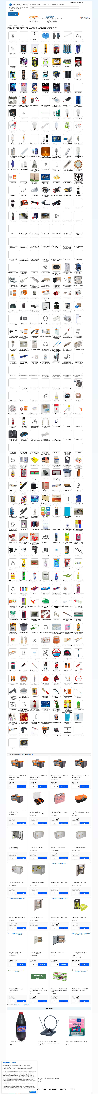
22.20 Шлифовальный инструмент (45, 697)
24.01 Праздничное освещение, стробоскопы (34, 710)
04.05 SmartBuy (78, 195)
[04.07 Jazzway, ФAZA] (23, 203)
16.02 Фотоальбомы (34, 529)
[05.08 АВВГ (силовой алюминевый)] (67, 228)
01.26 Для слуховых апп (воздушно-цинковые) (23, 106)
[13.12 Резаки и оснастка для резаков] (78, 472)
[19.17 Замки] (56, 614)
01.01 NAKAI (23, 53)
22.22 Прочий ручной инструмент (67, 697)
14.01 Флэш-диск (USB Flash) (13, 504)
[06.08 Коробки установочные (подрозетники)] (56, 280)
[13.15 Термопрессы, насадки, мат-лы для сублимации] (34, 485)
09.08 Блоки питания (56, 362)
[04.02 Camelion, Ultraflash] (45, 190)
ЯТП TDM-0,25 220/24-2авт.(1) (79, 847)
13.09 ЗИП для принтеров (45, 478)
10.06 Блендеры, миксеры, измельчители (56, 376)
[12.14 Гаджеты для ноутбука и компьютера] (34, 447)
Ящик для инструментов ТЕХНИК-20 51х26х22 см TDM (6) (38, 776)
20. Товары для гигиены (45, 632)
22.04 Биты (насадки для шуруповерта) (12, 671)
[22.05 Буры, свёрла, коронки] (34, 665)
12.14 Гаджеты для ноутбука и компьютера (35, 453)
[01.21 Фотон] (34, 87)
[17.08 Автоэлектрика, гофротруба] (56, 550)
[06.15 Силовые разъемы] (56, 293)
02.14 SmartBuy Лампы (24, 143)
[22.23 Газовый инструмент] (78, 691)
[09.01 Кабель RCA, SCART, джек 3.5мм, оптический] (56, 344)
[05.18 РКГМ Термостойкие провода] (23, 254)
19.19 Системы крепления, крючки (13, 633)
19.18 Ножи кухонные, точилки (67, 620)
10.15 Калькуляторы (78, 388)
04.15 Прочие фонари (34, 220)
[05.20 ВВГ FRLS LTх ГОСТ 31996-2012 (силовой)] (45, 254)
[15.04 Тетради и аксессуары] (45, 511)
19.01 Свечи (34, 593)
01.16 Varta (56, 79)
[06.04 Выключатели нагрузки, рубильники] (12, 280)
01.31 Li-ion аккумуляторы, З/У (78, 106)
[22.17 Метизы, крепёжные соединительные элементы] (12, 691)
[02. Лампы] (23, 113)
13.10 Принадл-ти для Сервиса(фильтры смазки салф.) (56, 479)
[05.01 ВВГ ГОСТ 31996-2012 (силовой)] (67, 215)
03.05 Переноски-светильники (23, 183)
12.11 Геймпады (78, 439)
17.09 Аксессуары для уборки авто (67, 556)
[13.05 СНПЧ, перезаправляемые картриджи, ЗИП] (78, 460)
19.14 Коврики (24, 619)
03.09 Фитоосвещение (67, 182)
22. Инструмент (45, 658)
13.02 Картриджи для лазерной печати (45, 466)
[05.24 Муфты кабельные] (12, 267)
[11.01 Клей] (56, 395)
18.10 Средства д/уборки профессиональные (45, 581)
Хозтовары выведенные (78, 735)
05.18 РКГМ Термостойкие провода (24, 260)
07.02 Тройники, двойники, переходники (67, 324)
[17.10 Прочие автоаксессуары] (78, 550)
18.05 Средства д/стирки (67, 568)
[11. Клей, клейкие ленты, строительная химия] (45, 395)
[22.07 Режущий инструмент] (56, 665)
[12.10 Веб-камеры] (67, 434)
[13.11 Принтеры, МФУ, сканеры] (67, 472)
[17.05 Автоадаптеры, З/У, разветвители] (23, 550)
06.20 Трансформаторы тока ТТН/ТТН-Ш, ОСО (35, 311)
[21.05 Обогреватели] (12, 652)
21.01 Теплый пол (45, 645)
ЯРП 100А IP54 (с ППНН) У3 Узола (59, 917)
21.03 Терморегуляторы (67, 645)
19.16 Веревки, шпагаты (45, 619)
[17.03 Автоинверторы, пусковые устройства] (78, 537)
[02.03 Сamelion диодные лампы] (56, 113)
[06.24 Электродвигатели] (78, 305)
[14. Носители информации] (78, 485)
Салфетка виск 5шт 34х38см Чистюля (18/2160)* (76, 1041)
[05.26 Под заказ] (34, 267)
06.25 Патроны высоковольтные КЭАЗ (13, 324)
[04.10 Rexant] (56, 203)
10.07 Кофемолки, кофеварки (67, 376)
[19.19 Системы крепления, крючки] (12, 627)
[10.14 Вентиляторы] (67, 382)
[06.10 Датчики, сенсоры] (78, 280)
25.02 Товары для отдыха (67, 723)
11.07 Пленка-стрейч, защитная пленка (45, 414)
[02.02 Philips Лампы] (45, 113)
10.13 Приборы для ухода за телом (56, 388)
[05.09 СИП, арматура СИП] (78, 228)
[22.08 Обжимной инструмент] (67, 665)
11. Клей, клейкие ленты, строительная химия (45, 401)
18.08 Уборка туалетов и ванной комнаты (23, 581)
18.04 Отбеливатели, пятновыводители (56, 568)
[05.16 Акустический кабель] (78, 241)
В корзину (21, 786)
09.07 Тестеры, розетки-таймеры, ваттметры (45, 363)
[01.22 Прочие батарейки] (56, 87)
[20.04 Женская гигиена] (12, 640)
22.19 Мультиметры (34, 696)
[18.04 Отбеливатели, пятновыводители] (56, 562)
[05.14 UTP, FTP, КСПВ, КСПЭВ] (56, 241)
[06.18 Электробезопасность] (12, 305)
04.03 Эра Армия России (56, 195)
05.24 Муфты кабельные (13, 272)
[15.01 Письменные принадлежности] (12, 511)
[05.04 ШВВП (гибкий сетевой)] (23, 228)
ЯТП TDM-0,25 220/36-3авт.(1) (58, 847)
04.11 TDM (67, 208)
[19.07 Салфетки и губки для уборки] (23, 601)
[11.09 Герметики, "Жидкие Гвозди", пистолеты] (67, 408)
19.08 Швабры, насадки (35, 606)
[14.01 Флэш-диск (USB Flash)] (12, 498)
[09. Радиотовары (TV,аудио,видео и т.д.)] (45, 344)
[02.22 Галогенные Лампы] (34, 151)
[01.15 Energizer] (45, 74)
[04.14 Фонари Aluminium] (23, 215)
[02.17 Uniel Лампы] (56, 138)
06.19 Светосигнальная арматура (24, 311)
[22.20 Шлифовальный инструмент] (45, 691)
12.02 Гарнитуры (56, 426)
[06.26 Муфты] (23, 318)
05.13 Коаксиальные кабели (45, 247)
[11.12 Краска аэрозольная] (23, 421)
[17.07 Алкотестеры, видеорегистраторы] (45, 550)
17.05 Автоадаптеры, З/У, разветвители (24, 556)
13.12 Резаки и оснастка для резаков (78, 478)
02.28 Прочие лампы (23, 169)
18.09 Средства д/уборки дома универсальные (34, 581)
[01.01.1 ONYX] (34, 48)
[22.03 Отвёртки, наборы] (78, 652)
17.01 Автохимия (56, 542)
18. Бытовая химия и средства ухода (12, 568)
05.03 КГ (13, 233)
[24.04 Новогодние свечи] (78, 704)
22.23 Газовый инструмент (78, 697)
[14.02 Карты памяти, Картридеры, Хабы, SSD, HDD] (23, 498)
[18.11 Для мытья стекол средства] (56, 575)
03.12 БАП (13, 195)
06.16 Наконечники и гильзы (67, 299)
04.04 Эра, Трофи (67, 195)
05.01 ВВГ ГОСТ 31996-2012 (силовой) (67, 221)
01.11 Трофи (67, 66)
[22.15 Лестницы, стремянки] (67, 678)
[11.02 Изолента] (67, 395)
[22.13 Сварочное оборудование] (45, 678)
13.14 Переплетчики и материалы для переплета (23, 491)
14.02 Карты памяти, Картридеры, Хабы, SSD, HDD (23, 504)
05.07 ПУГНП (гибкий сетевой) (56, 234)
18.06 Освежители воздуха (78, 568)
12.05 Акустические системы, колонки (13, 440)
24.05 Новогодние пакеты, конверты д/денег (12, 723)
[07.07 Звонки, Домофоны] (45, 331)
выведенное (12, 747)
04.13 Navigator (13, 220)
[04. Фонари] (23, 190)
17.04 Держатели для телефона (13, 556)
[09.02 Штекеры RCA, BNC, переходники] (67, 344)
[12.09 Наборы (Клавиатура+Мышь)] (56, 434)
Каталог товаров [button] (13, 14)
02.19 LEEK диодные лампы (78, 144)
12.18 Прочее (78, 452)
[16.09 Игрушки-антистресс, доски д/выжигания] (34, 537)
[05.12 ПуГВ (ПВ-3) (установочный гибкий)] (34, 241)
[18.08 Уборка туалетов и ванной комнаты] (23, 575)
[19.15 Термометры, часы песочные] (34, 614)
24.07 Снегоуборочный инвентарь (35, 723)
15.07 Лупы (78, 516)
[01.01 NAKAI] (23, 48)
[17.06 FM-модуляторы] (34, 550)
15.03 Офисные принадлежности (34, 517)
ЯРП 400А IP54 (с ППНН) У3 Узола (59, 882)
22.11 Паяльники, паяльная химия (23, 684)
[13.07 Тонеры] (23, 472)
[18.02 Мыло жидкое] (45, 562)
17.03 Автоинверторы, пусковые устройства (78, 543)
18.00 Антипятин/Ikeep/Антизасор (24, 568)
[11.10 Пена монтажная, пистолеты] (78, 408)
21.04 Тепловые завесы (78, 645)
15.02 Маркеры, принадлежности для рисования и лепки (23, 517)
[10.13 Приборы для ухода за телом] (56, 382)
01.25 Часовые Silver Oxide (12, 106)
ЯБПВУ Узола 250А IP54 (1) (57, 952)
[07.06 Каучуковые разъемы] (34, 331)
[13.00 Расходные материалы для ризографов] (23, 460)
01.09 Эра (45, 66)
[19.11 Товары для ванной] (67, 601)
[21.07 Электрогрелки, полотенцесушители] (34, 652)
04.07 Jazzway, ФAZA (23, 208)
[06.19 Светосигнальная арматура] (23, 305)
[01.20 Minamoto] (23, 87)
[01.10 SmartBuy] (56, 61)
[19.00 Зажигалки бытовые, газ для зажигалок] (23, 588)
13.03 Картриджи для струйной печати (56, 466)
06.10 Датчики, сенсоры (78, 285)
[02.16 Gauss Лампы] (45, 138)
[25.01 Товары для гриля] (56, 717)
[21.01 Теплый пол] (45, 640)
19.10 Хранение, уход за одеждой (56, 607)
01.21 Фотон (34, 92)
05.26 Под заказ (34, 272)
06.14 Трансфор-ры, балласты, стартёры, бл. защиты (45, 299)
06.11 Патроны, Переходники (13, 299)
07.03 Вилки (78, 323)
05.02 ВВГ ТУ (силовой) (78, 220)
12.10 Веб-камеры (67, 439)
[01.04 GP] (67, 48)
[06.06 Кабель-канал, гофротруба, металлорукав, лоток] (34, 280)
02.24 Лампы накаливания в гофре (56, 157)
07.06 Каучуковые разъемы (35, 337)
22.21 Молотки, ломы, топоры (56, 697)
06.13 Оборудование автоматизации (34, 299)
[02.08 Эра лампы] (34, 125)
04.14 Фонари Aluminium (24, 220)
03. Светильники (45, 169)
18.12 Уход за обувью (67, 580)
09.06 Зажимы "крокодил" (35, 363)
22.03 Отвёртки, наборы (78, 658)
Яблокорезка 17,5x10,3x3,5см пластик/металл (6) (16, 989)
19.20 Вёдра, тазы (24, 632)
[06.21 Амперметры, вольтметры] (45, 305)
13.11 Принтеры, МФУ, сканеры (67, 478)
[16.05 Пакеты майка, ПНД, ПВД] (67, 524)
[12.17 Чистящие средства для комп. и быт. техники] (67, 447)
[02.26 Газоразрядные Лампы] (78, 151)
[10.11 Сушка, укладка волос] (34, 382)
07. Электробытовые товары (45, 324)
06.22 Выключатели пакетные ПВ (56, 311)
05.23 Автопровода (78, 259)
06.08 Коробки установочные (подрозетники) (56, 286)
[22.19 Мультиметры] (34, 691)
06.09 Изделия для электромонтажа (67, 286)
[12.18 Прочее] (78, 447)
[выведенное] (12, 742)
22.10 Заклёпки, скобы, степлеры (13, 684)
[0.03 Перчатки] (56, 35)
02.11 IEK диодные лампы (67, 131)
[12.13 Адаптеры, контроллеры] (23, 447)
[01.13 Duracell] (23, 74)
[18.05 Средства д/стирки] (67, 562)
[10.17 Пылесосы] (23, 395)
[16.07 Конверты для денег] (12, 537)
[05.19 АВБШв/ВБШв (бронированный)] (34, 254)
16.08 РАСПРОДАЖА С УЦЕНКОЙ (24, 543)
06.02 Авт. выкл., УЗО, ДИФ (67, 273)
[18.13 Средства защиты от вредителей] (78, 575)
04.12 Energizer (78, 208)
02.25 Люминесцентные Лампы (67, 157)
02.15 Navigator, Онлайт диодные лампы (35, 144)
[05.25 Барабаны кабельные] (23, 267)
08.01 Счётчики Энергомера (13, 350)
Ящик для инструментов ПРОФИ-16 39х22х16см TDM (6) (17, 811)
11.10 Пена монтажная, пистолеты (78, 414)
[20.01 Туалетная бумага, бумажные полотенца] (56, 627)
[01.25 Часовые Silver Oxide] (12, 100)
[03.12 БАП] (12, 190)
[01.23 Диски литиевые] (67, 87)
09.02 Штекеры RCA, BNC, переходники (67, 350)
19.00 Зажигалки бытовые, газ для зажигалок (24, 594)
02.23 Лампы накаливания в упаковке (45, 157)
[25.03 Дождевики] (78, 717)
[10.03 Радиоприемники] (23, 370)
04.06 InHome (13, 208)
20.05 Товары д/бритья (24, 645)
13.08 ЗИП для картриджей (34, 478)
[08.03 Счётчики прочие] (34, 344)
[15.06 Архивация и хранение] (67, 511)
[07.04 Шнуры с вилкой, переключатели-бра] (12, 331)
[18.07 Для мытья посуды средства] (12, 575)
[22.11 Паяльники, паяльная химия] (23, 678)
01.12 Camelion (78, 66)
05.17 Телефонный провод (13, 260)
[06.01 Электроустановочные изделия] (56, 267)
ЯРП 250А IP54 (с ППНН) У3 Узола (17, 917)
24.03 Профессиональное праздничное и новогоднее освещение (67, 711)
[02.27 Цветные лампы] (12, 164)
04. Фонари (23, 195)
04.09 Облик (45, 208)
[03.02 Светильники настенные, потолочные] (67, 164)
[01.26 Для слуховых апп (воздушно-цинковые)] (23, 100)
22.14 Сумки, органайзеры (56, 684)
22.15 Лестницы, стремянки (67, 684)
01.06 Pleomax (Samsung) (13, 67)
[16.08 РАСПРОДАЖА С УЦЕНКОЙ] (23, 537)
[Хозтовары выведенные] (78, 730)
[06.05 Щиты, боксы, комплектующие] (23, 280)
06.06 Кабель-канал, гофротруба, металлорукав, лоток (34, 286)
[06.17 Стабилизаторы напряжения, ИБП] (78, 293)
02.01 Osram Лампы (34, 118)
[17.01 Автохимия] (56, 537)
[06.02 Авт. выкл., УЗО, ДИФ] (67, 267)
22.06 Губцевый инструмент (45, 671)
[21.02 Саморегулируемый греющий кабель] (56, 640)
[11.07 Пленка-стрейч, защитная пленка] (45, 408)
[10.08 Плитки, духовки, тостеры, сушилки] (78, 370)
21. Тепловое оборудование (35, 646)
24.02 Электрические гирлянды (45, 710)
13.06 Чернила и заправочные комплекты (13, 478)
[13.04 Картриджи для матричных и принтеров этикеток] (67, 460)
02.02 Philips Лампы (45, 118)
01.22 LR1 (45, 92)
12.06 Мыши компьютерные (24, 440)
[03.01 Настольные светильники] (56, 164)
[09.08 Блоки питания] (56, 357)
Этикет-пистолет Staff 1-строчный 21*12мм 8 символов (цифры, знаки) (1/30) (59, 990)
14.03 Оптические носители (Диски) (35, 504)
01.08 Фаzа (34, 66)
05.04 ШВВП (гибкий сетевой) (23, 234)
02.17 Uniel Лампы (56, 143)
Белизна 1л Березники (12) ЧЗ (16, 1041)
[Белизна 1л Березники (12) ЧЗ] (21, 1026)
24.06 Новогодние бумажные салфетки (23, 723)
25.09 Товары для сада (56, 735)
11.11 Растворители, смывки (12, 427)
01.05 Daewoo (78, 53)
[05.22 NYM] (67, 254)
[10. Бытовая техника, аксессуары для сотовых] (67, 357)
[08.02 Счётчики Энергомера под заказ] (23, 344)
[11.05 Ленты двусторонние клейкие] (23, 408)
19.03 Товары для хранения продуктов (56, 594)
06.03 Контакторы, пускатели (78, 273)
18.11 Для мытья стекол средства (56, 581)
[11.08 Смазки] (56, 408)
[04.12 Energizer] (78, 203)
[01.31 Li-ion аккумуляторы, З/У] (78, 100)
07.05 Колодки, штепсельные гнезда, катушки (23, 337)
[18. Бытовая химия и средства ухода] (12, 562)
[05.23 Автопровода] (78, 254)
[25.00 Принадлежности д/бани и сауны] (45, 717)
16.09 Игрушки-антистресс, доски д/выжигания (34, 543)
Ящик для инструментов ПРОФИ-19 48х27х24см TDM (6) (80, 776)
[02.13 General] (12, 138)
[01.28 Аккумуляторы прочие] (45, 100)
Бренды (39, 4)
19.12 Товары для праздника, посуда (78, 607)
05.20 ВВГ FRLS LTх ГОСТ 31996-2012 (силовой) (45, 260)
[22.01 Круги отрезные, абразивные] (56, 652)
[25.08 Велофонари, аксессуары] (45, 730)
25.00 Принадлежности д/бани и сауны (46, 723)
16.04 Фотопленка (56, 529)
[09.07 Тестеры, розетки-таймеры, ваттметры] (45, 357)
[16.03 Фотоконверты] (45, 524)
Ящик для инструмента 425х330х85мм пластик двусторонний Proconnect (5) (36, 812)
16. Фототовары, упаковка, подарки (13, 530)
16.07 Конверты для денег (13, 543)
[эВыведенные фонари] (23, 742)
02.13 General (13, 143)
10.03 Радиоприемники (24, 375)
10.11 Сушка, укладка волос (34, 388)
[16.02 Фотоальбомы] (34, 524)
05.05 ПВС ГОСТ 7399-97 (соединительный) (34, 234)
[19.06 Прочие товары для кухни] (12, 601)
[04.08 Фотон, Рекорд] (34, 203)
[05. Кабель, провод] (56, 215)
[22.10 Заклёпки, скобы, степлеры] (12, 678)
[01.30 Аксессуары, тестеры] (67, 100)
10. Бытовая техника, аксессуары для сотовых (67, 363)
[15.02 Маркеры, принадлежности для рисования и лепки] (23, 511)
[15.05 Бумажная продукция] (56, 511)
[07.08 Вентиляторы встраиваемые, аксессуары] (56, 331)
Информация (55, 4)
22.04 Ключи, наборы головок (23, 671)
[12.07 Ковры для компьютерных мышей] (34, 434)
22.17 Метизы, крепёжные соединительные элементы (13, 698)
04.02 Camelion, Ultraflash (45, 196)
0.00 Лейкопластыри (23, 40)
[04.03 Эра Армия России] (56, 190)
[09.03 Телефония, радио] (78, 344)
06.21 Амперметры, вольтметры (45, 311)
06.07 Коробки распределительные (45, 286)
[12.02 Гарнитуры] (56, 421)
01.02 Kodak (45, 53)
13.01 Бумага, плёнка (34, 465)
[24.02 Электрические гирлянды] (45, 704)
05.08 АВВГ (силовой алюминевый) (67, 234)
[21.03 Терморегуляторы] (67, 640)
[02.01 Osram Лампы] (34, 113)
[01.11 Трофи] (67, 61)
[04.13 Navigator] (12, 215)
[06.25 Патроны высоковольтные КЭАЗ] (12, 318)
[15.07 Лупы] (78, 511)
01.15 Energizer (45, 79)
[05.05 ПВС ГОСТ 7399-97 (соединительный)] (34, 228)
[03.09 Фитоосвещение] (67, 177)
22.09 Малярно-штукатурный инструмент (78, 671)
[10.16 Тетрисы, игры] (12, 395)
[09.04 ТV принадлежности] (12, 357)
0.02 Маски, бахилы (45, 40)
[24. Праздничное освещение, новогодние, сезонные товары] (23, 704)
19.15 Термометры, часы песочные (34, 620)
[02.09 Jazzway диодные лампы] (45, 125)
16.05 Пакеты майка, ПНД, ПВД (67, 530)
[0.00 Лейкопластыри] (23, 35)
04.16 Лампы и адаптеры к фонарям (45, 221)
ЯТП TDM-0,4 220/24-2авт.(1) (36, 847)
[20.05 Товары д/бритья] (23, 640)
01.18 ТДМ (78, 79)
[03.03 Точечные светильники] (78, 164)
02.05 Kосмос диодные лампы (78, 119)
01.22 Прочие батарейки (56, 92)
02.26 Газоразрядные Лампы (78, 157)
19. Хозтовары (13, 593)
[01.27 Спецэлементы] (34, 100)
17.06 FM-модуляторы (34, 555)
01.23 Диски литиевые (67, 92)
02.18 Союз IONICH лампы (67, 144)
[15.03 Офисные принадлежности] (34, 511)
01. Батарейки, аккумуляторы (13, 54)
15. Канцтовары (67, 503)
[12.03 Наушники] (67, 421)
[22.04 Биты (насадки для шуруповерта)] (12, 665)
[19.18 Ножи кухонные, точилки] (67, 614)
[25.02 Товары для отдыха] (67, 717)
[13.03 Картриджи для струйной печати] (56, 460)
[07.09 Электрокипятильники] (67, 331)
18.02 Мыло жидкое (45, 568)
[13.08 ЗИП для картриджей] (34, 472)
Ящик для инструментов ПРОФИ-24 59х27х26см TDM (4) (59, 776)
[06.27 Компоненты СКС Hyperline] (34, 318)
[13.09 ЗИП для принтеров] (45, 472)
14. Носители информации (78, 491)
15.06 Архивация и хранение (67, 517)
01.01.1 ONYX (35, 53)
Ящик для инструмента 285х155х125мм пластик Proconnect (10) (80, 812)
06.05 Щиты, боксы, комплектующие (24, 286)
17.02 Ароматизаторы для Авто (67, 543)
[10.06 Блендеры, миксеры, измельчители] (56, 370)
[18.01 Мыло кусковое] (34, 562)
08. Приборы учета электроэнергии (78, 337)
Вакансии (44, 4)
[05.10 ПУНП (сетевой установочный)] (12, 241)
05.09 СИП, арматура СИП (78, 234)
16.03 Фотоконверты (45, 529)
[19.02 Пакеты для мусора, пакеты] (45, 588)
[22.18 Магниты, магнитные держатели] (23, 691)
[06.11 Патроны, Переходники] (12, 293)
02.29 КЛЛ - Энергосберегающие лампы (34, 170)
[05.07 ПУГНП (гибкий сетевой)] (56, 228)
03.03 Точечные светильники (78, 170)
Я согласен (32, 1091)
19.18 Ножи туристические (78, 620)
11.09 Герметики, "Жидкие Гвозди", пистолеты (67, 414)
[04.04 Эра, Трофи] (67, 190)
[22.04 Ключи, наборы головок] (23, 665)
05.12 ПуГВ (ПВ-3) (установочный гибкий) (35, 247)
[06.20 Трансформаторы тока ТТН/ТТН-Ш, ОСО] (34, 305)
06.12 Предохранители (24, 298)
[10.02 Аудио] (12, 370)
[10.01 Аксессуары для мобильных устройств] (78, 357)
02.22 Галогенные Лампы (34, 156)
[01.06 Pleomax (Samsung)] (12, 61)
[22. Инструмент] (45, 652)
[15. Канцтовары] (67, 498)
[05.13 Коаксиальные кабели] (45, 241)
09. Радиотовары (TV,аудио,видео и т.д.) (46, 350)
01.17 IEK (67, 79)
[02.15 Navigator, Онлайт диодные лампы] (34, 138)
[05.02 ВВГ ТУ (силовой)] (78, 215)
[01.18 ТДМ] (78, 74)
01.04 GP (67, 53)
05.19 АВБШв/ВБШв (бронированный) (34, 260)
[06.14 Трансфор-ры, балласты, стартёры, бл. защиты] (45, 293)
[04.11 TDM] (67, 203)
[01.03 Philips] (56, 48)
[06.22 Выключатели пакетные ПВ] (56, 305)
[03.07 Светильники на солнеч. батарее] (45, 177)
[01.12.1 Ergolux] (12, 74)
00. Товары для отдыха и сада (78, 41)
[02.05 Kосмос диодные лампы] (78, 113)
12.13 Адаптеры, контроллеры (23, 453)
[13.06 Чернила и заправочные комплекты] (12, 472)
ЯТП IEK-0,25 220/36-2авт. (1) (37, 882)
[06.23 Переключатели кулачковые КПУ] (67, 305)
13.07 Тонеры (24, 478)
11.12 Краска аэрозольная (24, 427)
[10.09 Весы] (12, 382)
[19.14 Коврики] (23, 614)
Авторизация (73, 2)
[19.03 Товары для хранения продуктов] (56, 588)
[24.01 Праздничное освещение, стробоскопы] (34, 704)
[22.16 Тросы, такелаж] (78, 678)
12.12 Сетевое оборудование (13, 453)
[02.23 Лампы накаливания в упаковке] (45, 151)
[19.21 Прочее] (34, 627)
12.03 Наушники (67, 426)
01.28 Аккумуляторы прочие (45, 106)
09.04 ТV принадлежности (13, 363)
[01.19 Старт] (12, 87)
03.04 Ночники (13, 182)
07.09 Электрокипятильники (67, 337)
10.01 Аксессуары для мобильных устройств (78, 363)
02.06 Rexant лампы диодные (13, 131)
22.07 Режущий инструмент (56, 671)
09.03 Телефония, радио (78, 349)
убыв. (23, 754)
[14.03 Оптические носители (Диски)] (34, 498)
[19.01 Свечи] (34, 588)
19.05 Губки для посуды (78, 593)
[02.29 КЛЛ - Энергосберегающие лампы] (34, 164)
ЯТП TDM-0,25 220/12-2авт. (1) (16, 882)
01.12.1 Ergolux (13, 79)
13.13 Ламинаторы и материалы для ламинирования (12, 491)
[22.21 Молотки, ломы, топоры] (56, 691)
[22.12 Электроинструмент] (34, 678)
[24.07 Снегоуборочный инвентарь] (34, 717)
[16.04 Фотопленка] (56, 524)
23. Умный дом (13, 709)
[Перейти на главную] (19, 7)
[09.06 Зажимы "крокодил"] (34, 357)
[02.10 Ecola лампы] (56, 125)
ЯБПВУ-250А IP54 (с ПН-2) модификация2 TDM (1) (15, 953)
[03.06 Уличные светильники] (34, 177)
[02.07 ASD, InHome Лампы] (23, 125)
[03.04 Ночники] (12, 177)
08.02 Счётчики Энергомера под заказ (24, 350)
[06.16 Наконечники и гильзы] (67, 293)
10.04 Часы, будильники (34, 375)
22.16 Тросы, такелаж (78, 683)
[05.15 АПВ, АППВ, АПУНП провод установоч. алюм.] (67, 241)
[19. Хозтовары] (12, 588)
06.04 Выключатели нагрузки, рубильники (13, 286)
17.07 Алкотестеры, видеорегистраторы (45, 556)
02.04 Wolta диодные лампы (67, 119)
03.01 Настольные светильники (56, 170)
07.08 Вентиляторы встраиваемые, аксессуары (56, 337)
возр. (20, 754)
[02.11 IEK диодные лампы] (67, 125)
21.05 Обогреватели (13, 658)
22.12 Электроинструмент (34, 684)
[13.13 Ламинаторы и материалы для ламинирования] (12, 485)
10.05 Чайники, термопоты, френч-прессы (45, 376)
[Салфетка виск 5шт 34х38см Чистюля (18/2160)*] (77, 1026)
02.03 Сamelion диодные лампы (56, 119)
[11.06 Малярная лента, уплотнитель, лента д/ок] (34, 408)
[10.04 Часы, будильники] (34, 370)
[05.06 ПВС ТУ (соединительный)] (45, 228)
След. (28, 1004)
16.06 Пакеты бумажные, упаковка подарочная (78, 530)
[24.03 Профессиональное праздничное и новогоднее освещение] (67, 704)
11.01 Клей (56, 400)
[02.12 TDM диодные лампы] (78, 125)
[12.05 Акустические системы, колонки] (12, 434)
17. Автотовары (45, 542)
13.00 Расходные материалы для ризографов (23, 466)
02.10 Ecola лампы (56, 130)
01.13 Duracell (24, 79)
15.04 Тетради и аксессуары (45, 517)
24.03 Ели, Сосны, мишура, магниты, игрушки (56, 710)
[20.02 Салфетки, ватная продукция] (67, 627)
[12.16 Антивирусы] (56, 447)
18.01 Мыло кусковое (34, 568)
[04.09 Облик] (45, 203)
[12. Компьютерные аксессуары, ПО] (34, 421)
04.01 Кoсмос (35, 195)
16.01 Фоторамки (23, 529)
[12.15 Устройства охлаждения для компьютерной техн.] (45, 447)
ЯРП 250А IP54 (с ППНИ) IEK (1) (37, 917)
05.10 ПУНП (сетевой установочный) (12, 247)
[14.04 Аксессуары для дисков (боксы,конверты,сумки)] (45, 498)
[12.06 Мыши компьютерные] (23, 434)
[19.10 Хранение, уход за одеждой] (56, 601)
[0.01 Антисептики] (34, 35)
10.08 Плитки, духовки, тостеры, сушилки (78, 376)
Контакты (61, 4)
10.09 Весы (12, 388)
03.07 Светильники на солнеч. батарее (45, 183)
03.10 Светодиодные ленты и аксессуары (78, 183)
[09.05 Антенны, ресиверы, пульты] (23, 357)
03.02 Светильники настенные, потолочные (67, 170)
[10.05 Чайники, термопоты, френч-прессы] (45, 370)
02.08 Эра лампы (34, 130)
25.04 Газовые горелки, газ (13, 736)
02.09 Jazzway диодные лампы (45, 131)
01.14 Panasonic (34, 79)
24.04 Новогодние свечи (78, 709)
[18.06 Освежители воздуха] (78, 562)
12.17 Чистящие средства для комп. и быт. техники (67, 453)
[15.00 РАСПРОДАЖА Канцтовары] (78, 498)
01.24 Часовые (78, 92)
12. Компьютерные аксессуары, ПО (35, 427)
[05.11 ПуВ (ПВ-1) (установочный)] (23, 241)
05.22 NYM (67, 259)
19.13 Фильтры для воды (12, 619)
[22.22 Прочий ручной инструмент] (67, 691)
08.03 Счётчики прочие (35, 349)
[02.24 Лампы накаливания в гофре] (56, 151)
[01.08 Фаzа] (34, 61)
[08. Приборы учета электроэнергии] (78, 331)
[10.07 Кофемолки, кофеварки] (67, 370)
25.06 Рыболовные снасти (35, 736)
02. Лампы (24, 118)
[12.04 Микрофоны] (78, 421)
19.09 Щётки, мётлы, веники (45, 607)
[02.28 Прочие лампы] (23, 164)
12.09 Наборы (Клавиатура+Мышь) (56, 440)
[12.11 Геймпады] (78, 434)
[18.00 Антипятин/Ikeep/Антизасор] (23, 562)
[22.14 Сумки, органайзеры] (56, 678)
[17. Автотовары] (45, 537)
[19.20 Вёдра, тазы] (23, 627)
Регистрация (80, 2)
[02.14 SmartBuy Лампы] (23, 138)
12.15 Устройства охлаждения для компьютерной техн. (45, 453)
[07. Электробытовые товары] (45, 318)
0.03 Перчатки (56, 40)
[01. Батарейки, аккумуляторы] (12, 48)
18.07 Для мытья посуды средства (12, 581)
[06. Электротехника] (45, 267)
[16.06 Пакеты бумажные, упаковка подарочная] (78, 524)
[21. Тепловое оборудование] (34, 640)
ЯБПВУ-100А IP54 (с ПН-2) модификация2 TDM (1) (36, 953)
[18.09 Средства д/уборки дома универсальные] (34, 575)
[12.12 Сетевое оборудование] (12, 447)
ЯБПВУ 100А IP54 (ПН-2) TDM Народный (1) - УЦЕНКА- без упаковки (79, 954)
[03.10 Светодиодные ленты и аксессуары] (78, 177)
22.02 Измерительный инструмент (67, 658)
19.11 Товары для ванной (67, 606)
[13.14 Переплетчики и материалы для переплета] (23, 485)
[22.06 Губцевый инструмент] (45, 665)
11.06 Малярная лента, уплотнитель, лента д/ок (34, 414)
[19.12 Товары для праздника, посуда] (78, 601)
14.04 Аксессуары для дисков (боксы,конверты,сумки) (45, 504)
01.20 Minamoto (23, 92)
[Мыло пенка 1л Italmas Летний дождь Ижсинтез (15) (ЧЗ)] (49, 1063)
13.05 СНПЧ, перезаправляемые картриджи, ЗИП (78, 466)
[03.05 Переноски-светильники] (23, 177)
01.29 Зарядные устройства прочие (56, 106)
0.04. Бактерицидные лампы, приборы (67, 41)
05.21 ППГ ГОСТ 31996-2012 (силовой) (56, 260)
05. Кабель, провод (56, 220)
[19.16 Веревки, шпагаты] (45, 614)
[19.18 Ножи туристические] (78, 614)
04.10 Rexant (56, 208)
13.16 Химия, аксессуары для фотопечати (45, 491)
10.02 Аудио (12, 375)
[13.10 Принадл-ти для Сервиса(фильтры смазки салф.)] (56, 472)
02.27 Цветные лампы (13, 169)
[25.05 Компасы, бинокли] (23, 730)
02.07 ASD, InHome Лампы (24, 131)
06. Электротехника (45, 272)
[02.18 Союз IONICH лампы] (67, 138)
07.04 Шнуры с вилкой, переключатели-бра (13, 337)
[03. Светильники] (45, 164)
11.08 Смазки (56, 413)
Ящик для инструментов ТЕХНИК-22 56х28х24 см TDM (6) (17, 776)
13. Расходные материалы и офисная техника (13, 466)
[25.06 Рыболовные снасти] (34, 730)
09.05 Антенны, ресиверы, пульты (24, 363)
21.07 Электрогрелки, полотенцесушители (34, 658)
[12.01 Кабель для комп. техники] (45, 421)
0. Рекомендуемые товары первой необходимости (13, 41)
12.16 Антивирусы (56, 452)
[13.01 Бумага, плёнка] (34, 460)
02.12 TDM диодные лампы (78, 131)
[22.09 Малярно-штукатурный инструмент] (78, 665)
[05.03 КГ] (12, 228)
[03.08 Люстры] (56, 177)
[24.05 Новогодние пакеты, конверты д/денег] (12, 717)
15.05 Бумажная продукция (56, 517)
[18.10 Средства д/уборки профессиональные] (45, 575)
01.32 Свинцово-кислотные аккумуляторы (12, 119)
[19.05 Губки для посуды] (78, 588)
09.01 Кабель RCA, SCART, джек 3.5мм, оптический (56, 350)
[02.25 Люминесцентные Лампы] (67, 151)
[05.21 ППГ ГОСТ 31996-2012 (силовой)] (56, 254)
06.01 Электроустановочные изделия (56, 273)
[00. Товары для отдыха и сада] (78, 35)
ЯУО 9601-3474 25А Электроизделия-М (13, 848)
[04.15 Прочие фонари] (34, 215)
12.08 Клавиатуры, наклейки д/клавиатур (45, 440)
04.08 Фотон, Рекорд (34, 208)
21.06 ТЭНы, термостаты (23, 658)
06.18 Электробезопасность (13, 311)
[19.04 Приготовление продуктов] (67, 588)
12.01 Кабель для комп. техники (45, 427)
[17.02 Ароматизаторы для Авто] (67, 537)
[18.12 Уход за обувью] (67, 575)
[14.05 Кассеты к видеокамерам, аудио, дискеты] (56, 498)
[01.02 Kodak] (45, 48)
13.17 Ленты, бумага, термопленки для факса (56, 491)
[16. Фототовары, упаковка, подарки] (12, 524)
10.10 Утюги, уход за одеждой (23, 388)
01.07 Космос (24, 66)
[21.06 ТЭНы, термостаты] (23, 652)
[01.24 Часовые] (78, 87)
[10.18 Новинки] (34, 395)
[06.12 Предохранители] (23, 293)
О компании (33, 4)
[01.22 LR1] (45, 87)
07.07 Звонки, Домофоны (45, 336)
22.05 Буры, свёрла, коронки (34, 671)
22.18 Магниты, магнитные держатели (24, 697)
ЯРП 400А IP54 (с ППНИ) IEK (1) (79, 882)
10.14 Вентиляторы (67, 388)
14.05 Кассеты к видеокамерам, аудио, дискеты (56, 504)
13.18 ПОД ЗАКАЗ (67, 490)
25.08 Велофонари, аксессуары (45, 736)
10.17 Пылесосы (23, 400)
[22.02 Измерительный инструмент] (67, 652)
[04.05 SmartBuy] (78, 190)
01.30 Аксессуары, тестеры (67, 106)
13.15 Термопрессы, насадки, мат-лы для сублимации (34, 491)
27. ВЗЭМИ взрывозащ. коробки (67, 736)
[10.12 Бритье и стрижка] (45, 382)
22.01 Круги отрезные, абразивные (56, 658)
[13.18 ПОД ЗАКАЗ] (67, 485)
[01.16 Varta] (56, 74)
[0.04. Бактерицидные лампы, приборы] (67, 35)
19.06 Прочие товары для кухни (12, 607)
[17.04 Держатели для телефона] (12, 550)
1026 (25, 1004)
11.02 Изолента (67, 400)
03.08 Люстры (56, 182)
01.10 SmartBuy (56, 66)
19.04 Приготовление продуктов (67, 594)
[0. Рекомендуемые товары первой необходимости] (12, 35)
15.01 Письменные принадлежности (13, 517)
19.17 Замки (56, 619)
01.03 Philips (56, 53)
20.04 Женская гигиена (13, 645)
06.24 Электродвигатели (78, 310)
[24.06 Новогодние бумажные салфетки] (23, 717)
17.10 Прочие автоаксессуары (78, 556)
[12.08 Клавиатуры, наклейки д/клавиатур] (45, 434)
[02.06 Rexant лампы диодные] (12, 125)
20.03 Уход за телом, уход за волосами (78, 633)
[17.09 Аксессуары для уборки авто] (67, 550)
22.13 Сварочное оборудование (45, 684)
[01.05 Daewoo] (78, 48)
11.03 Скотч (78, 400)
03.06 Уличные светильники (34, 183)
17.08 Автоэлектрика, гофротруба (56, 556)
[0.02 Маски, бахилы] (45, 35)
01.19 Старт (12, 92)
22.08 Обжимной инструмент (67, 671)
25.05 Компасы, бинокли (24, 735)
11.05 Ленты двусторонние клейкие (24, 414)
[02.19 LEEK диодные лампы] (78, 138)
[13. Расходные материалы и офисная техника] (12, 460)
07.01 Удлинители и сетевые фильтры (56, 324)
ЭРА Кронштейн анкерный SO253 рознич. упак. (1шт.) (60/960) (80, 989)
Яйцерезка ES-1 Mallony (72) (79, 917)
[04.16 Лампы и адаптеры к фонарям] (45, 215)
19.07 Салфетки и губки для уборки (24, 607)
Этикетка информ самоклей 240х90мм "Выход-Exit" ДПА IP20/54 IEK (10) (38, 990)
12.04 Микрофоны (78, 426)
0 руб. (85, 18)
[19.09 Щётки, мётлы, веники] (45, 601)
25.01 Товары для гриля (56, 722)
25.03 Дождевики (78, 722)
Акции (49, 4)
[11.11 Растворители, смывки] (12, 421)
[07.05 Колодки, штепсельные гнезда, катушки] (23, 331)
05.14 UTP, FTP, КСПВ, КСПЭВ (56, 247)
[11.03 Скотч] (78, 395)
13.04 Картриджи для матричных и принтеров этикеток (67, 466)
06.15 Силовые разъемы (56, 298)
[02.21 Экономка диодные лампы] (23, 151)
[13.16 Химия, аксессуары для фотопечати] (45, 485)
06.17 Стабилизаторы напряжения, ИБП (78, 299)
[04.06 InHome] (12, 203)
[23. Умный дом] (12, 704)
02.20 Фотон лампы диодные (13, 157)
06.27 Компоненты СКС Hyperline (35, 324)
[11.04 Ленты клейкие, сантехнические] (12, 408)
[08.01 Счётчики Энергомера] (12, 344)
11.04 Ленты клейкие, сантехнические (13, 414)
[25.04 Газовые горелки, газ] (12, 730)
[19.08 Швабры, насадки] (34, 601)
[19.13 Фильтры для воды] (12, 614)
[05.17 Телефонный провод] (12, 254)
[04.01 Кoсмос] (34, 190)
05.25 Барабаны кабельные (23, 273)
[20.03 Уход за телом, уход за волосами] (78, 627)
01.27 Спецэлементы (34, 105)
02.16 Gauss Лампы (45, 143)
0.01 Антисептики (34, 40)
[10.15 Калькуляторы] (78, 382)
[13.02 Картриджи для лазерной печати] (45, 460)
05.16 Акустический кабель (78, 247)
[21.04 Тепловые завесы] (78, 640)
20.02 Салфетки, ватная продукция (67, 633)
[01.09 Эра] (45, 61)
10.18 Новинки (35, 400)
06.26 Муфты (24, 323)
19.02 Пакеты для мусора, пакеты (45, 594)
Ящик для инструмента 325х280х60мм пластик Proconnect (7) (59, 812)
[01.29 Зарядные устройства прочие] (56, 100)
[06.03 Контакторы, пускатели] (78, 267)
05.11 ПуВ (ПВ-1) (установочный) (23, 247)
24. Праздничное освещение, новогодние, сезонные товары (23, 710)
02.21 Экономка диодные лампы (23, 157)
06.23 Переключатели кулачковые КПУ (67, 311)
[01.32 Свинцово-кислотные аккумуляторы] (12, 113)
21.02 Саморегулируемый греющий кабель (56, 646)
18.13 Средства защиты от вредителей (78, 581)
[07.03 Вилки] (78, 318)
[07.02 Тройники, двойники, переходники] (67, 318)
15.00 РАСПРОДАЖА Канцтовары (78, 504)
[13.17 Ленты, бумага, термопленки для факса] (56, 485)
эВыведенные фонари (24, 747)
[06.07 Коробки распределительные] (45, 280)
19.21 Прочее (35, 632)
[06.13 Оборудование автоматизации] (34, 293)
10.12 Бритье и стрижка (45, 388)
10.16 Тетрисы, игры (12, 400)
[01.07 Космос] (23, 61)
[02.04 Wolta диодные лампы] (67, 113)
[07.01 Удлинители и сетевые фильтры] (56, 318)
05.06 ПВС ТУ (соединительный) (46, 234)
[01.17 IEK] (67, 74)
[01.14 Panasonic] (34, 74)
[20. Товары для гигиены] (45, 627)
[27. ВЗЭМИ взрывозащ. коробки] (67, 730)
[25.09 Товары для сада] (56, 730)
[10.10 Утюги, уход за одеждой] (23, 382)
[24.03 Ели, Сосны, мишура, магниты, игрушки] (56, 704)
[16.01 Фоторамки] (23, 524)
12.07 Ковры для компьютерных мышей (35, 440)
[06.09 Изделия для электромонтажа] (67, 280)
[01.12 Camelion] (78, 61)
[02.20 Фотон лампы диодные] (12, 151)
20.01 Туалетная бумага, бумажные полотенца (56, 633)
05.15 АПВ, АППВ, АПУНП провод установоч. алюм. (67, 247)
